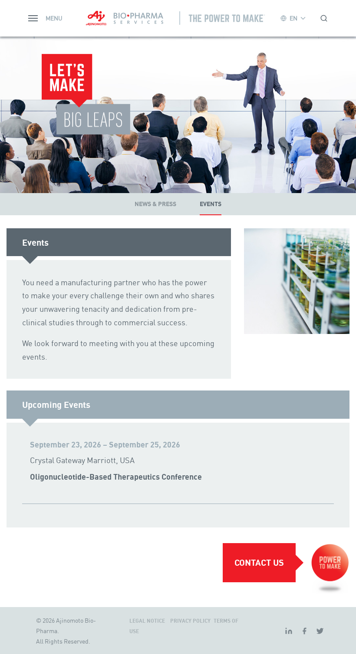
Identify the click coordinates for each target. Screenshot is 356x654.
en (293, 18)
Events (210, 204)
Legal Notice (147, 620)
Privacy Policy (191, 620)
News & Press (155, 204)
